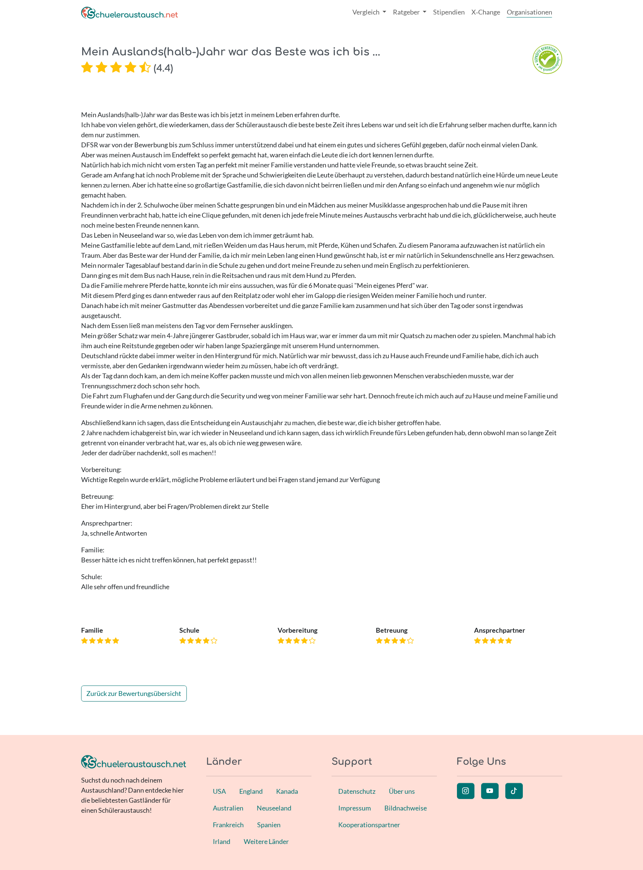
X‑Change (485, 12)
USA (219, 791)
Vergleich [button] (366, 12)
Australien (228, 808)
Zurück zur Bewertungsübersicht (133, 693)
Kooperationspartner (369, 825)
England (251, 791)
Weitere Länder (266, 841)
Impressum (354, 808)
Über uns (402, 791)
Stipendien (449, 12)
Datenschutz (356, 791)
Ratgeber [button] (407, 12)
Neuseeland (274, 808)
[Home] (129, 12)
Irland (221, 841)
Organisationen (529, 12)
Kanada (287, 791)
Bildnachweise (405, 808)
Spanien (269, 825)
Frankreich (228, 825)
